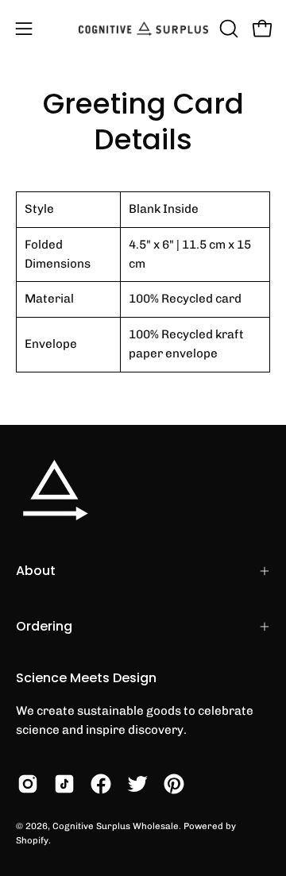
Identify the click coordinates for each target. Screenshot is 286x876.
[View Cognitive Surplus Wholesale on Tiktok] (64, 784)
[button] (227, 28)
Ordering (44, 626)
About (36, 570)
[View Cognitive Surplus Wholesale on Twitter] (137, 784)
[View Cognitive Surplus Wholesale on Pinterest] (174, 784)
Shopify (32, 840)
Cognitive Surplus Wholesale (115, 826)
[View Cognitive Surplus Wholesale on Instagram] (28, 784)
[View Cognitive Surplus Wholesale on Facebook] (101, 784)
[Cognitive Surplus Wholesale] (143, 28)
